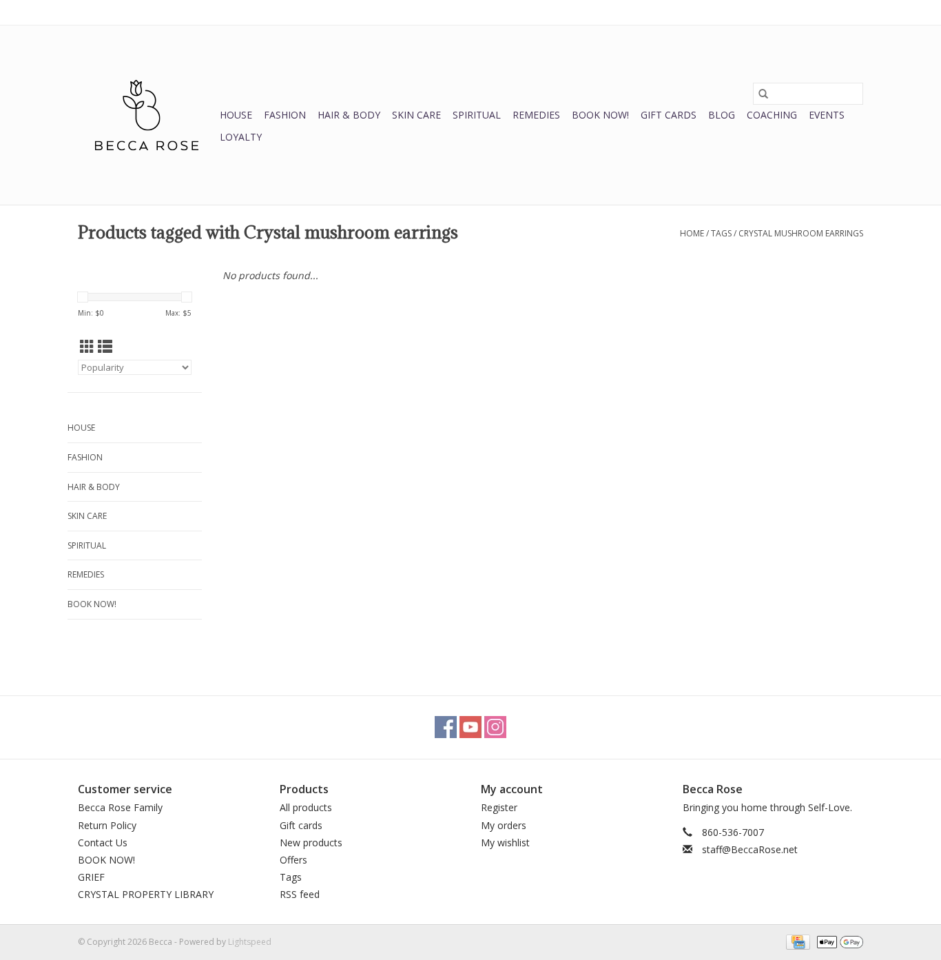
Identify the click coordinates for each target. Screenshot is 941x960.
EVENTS (827, 114)
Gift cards (668, 114)
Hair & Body (349, 114)
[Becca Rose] (147, 115)
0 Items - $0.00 (719, 12)
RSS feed (300, 894)
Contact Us (102, 842)
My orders (503, 825)
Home (692, 233)
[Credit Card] (796, 941)
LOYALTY (241, 136)
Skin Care (416, 114)
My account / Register (820, 12)
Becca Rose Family (120, 807)
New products (311, 842)
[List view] (105, 346)
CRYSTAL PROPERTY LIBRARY (146, 894)
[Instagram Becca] (495, 727)
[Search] (763, 94)
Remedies (536, 114)
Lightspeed (249, 942)
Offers (293, 859)
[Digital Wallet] (837, 941)
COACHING (772, 114)
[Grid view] (87, 346)
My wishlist (505, 842)
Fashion (285, 114)
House (236, 114)
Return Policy (107, 825)
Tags (721, 233)
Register (499, 807)
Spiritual (477, 114)
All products (306, 807)
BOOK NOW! (600, 114)
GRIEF (91, 877)
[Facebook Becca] (446, 727)
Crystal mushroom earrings (800, 233)
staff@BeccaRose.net (750, 849)
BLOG (721, 114)
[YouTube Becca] (470, 727)
